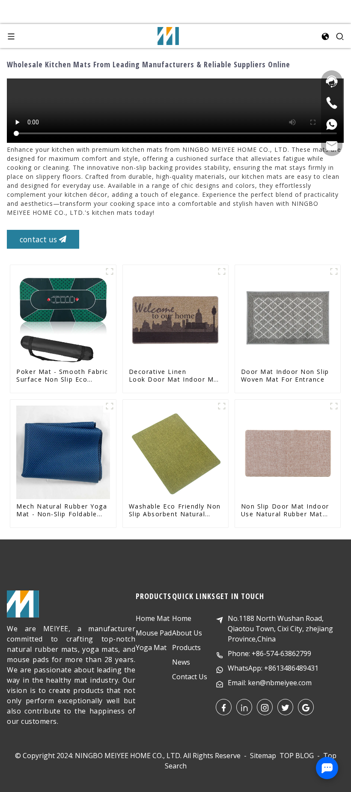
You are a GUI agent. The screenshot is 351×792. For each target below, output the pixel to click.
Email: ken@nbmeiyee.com (270, 682)
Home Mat (153, 618)
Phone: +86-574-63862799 (269, 653)
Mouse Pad (154, 633)
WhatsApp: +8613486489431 (273, 668)
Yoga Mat (151, 647)
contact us (38, 239)
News (181, 662)
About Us (187, 633)
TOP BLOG (297, 755)
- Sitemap (259, 755)
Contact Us (189, 676)
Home (181, 618)
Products (186, 647)
